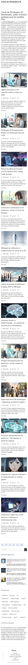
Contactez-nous (15, 659)
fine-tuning (4, 607)
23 (21, 544)
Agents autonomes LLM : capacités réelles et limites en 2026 (11, 92)
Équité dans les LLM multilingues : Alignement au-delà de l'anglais (13, 400)
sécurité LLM (4, 614)
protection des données (7, 617)
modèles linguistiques (14, 601)
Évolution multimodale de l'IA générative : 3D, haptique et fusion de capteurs (12, 438)
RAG (25, 604)
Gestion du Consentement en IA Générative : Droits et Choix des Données (12, 210)
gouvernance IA (5, 598)
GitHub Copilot (5, 601)
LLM (17, 595)
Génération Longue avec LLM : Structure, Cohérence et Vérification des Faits (12, 517)
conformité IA (23, 617)
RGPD (15, 658)
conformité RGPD (5, 611)
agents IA (16, 617)
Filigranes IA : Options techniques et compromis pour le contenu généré (13, 476)
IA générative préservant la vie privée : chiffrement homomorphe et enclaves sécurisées (16, 561)
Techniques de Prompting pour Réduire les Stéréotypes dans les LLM (12, 132)
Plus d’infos (3, 110)
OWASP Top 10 (12, 614)
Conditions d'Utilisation (15, 654)
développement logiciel (16, 604)
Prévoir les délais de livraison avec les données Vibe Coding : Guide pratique (12, 171)
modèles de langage (15, 598)
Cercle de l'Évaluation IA (11, 2)
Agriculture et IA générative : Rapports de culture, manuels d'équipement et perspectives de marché (16, 579)
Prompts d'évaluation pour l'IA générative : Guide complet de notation (12, 363)
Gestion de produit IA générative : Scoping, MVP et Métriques (13, 285)
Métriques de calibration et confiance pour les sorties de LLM (13, 249)
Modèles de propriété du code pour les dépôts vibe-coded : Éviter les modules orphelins (16, 570)
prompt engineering (6, 604)
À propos (15, 653)
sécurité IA (23, 598)
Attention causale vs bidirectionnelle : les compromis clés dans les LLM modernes (12, 322)
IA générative (4, 595)
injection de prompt (15, 611)
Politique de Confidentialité (15, 656)
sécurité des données (12, 607)
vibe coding (12, 595)
